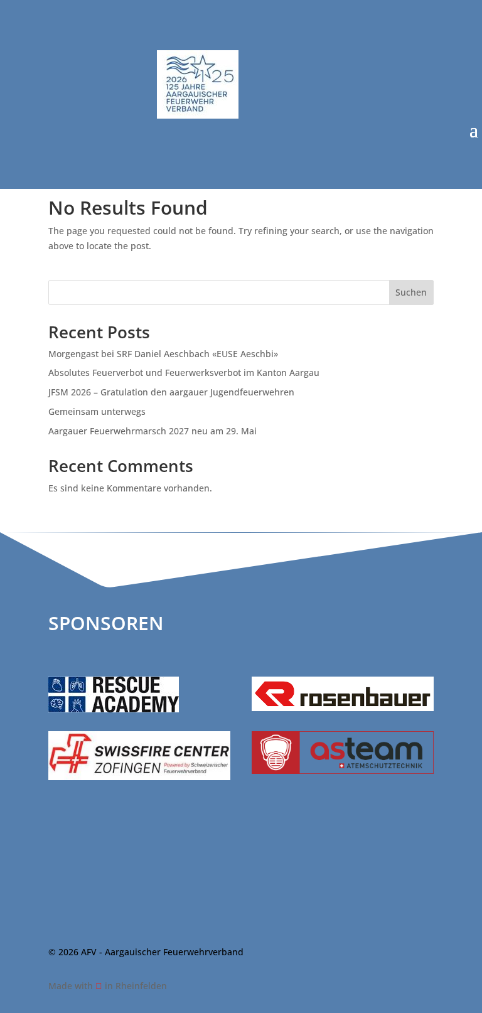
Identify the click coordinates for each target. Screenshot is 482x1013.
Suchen (411, 292)
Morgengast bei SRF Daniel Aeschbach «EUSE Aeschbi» (163, 354)
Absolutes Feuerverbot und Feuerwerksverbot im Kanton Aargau (183, 372)
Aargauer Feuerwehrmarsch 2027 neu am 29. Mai (152, 431)
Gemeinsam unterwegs (97, 411)
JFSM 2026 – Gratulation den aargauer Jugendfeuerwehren (171, 392)
